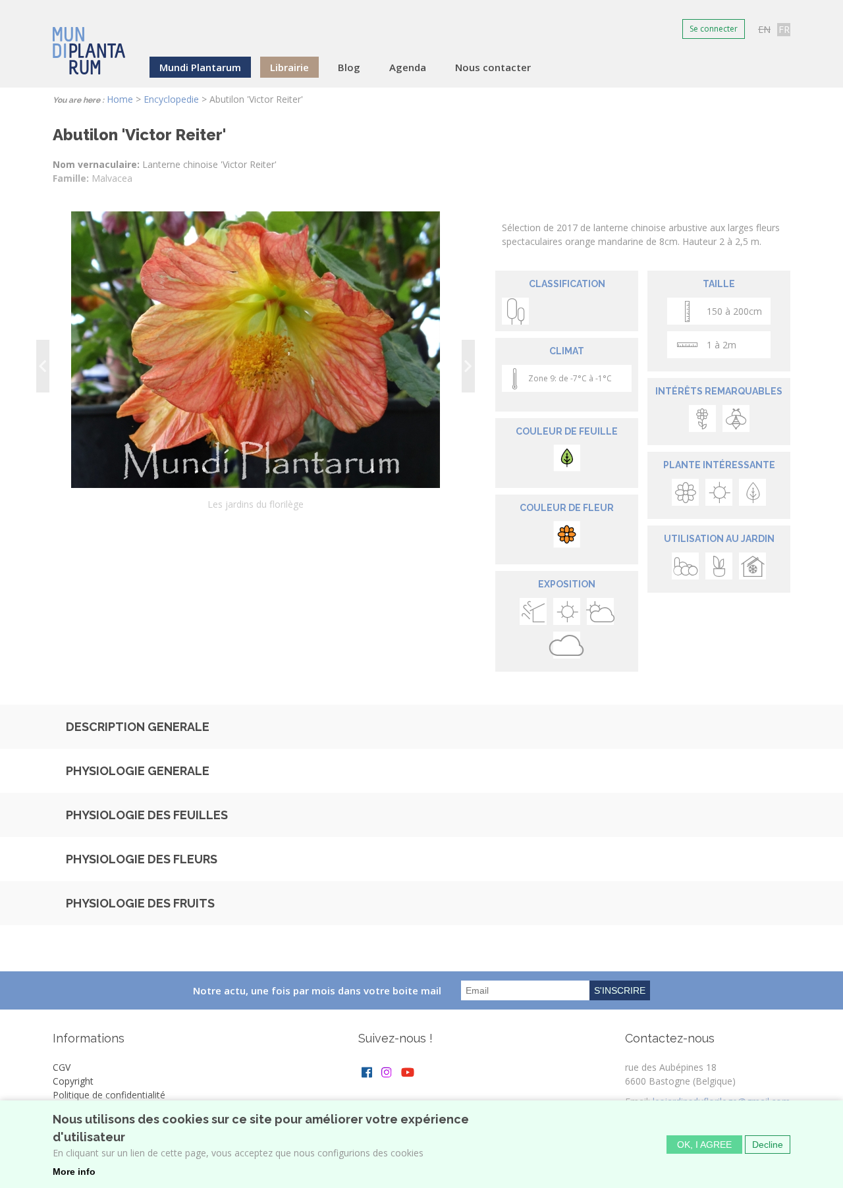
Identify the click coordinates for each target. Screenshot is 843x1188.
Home (120, 99)
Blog (349, 67)
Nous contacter (493, 67)
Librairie (289, 67)
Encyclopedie (171, 99)
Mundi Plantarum (200, 67)
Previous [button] (42, 366)
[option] (255, 365)
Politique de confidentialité (109, 1095)
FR (784, 29)
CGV (61, 1067)
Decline (767, 1144)
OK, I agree (704, 1144)
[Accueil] (89, 42)
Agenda (407, 67)
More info (74, 1171)
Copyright (73, 1081)
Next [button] (468, 366)
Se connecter (714, 28)
